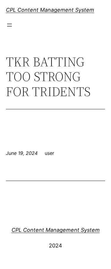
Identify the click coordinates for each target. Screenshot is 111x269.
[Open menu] (9, 25)
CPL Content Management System (50, 10)
